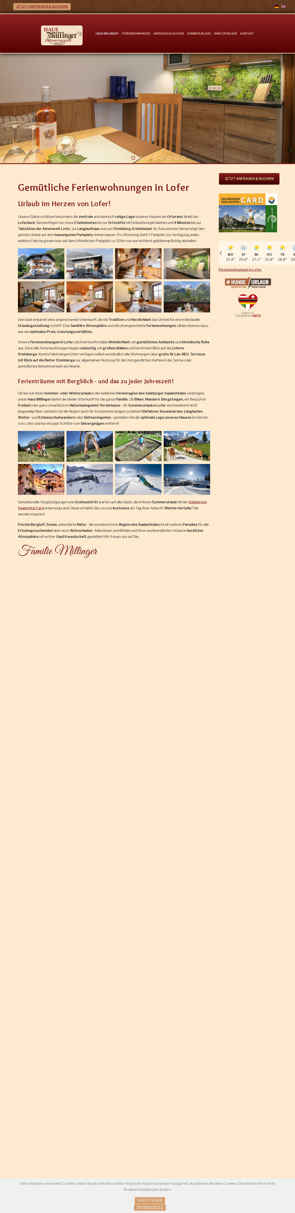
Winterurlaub (225, 33)
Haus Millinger (107, 33)
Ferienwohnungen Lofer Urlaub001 (113, 158)
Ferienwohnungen (136, 33)
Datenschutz (150, 1207)
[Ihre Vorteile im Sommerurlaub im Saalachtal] (248, 212)
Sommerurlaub (199, 33)
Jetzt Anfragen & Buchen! (42, 7)
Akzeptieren (149, 1200)
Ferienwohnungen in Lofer (240, 270)
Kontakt (247, 33)
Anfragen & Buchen (168, 33)
